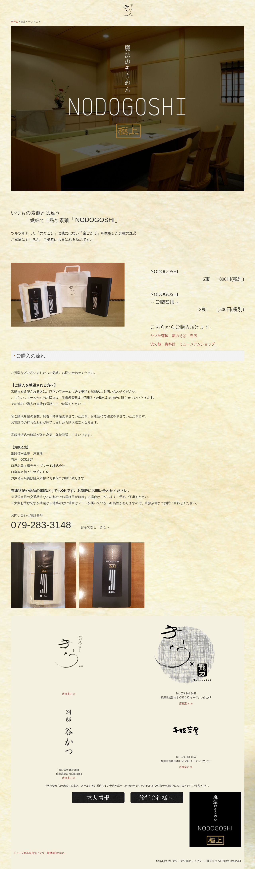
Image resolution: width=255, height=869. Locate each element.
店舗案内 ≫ (69, 693)
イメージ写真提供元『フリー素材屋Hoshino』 (40, 852)
